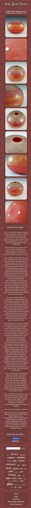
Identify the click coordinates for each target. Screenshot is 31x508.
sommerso (15, 481)
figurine (16, 468)
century (25, 478)
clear (18, 465)
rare (23, 484)
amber (22, 481)
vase (8, 478)
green (21, 472)
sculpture (11, 458)
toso (8, 455)
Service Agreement (16, 504)
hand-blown (22, 455)
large (20, 487)
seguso (23, 475)
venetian (21, 457)
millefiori (16, 472)
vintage (12, 474)
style (15, 461)
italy (14, 478)
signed (24, 465)
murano (11, 464)
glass (10, 483)
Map (16, 496)
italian (21, 460)
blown (14, 454)
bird (15, 487)
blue (20, 478)
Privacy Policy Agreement (16, 501)
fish (25, 468)
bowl (9, 461)
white (11, 487)
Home (16, 494)
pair (21, 468)
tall (9, 481)
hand (8, 467)
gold (11, 471)
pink (16, 484)
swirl (20, 485)
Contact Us (16, 499)
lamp (19, 475)
